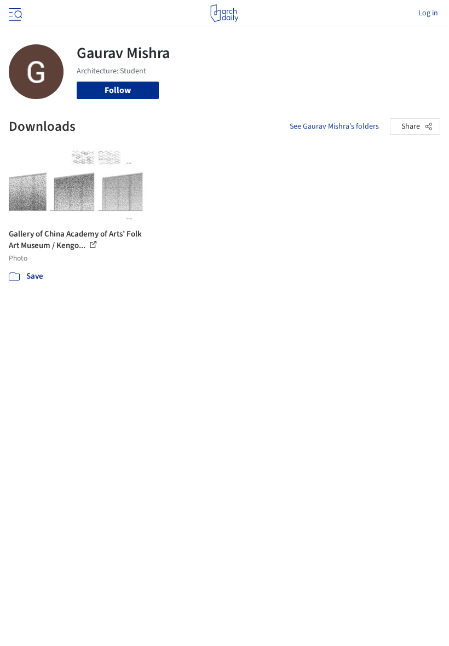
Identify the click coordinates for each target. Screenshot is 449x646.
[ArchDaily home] (224, 13)
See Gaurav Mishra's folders (334, 126)
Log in (428, 13)
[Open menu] (14, 13)
